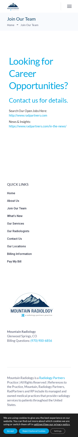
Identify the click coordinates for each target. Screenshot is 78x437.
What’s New (14, 216)
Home (11, 193)
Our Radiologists (18, 231)
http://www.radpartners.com (28, 115)
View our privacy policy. (56, 424)
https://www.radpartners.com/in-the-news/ (37, 126)
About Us (13, 201)
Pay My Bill (14, 261)
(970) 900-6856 (41, 341)
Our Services (15, 223)
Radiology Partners (52, 378)
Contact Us (14, 238)
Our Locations (16, 246)
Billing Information (19, 254)
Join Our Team (16, 208)
